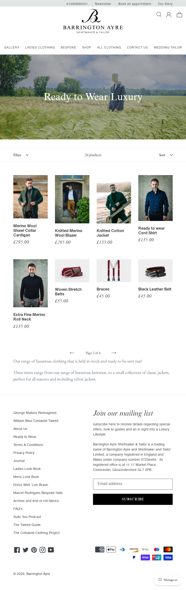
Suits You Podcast (27, 517)
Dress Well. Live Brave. (31, 485)
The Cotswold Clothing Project (36, 533)
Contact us (137, 47)
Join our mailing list (123, 413)
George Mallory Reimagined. (35, 413)
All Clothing (109, 47)
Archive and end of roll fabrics (36, 501)
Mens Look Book (26, 477)
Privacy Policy (23, 453)
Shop (86, 47)
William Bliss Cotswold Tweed (35, 421)
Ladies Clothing (40, 47)
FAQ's (18, 509)
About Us (20, 429)
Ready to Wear (24, 437)
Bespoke (68, 47)
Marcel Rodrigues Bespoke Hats (38, 493)
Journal (19, 461)
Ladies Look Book (27, 469)
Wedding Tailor (168, 47)
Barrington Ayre (38, 574)
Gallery (11, 47)
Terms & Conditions (28, 445)
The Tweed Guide (27, 525)
